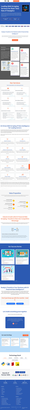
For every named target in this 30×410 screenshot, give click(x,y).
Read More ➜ (3, 347)
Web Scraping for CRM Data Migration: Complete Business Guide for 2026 (24, 340)
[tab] (5, 358)
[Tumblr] (18, 407)
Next (16, 280)
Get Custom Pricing (20, 303)
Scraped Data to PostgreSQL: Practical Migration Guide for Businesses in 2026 (5, 340)
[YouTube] (16, 408)
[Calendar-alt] (29, 169)
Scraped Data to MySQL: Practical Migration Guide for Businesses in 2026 (15, 340)
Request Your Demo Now (11, 303)
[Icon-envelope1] (29, 166)
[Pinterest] (20, 407)
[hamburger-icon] (24, 1)
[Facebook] (13, 407)
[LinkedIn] (12, 407)
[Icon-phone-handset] (29, 167)
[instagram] (15, 407)
